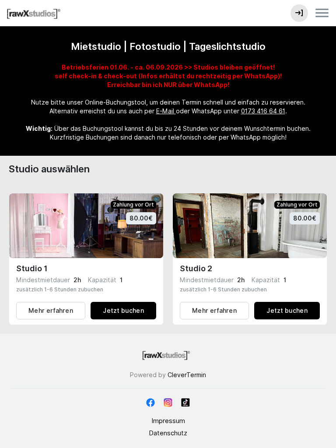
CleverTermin (187, 374)
